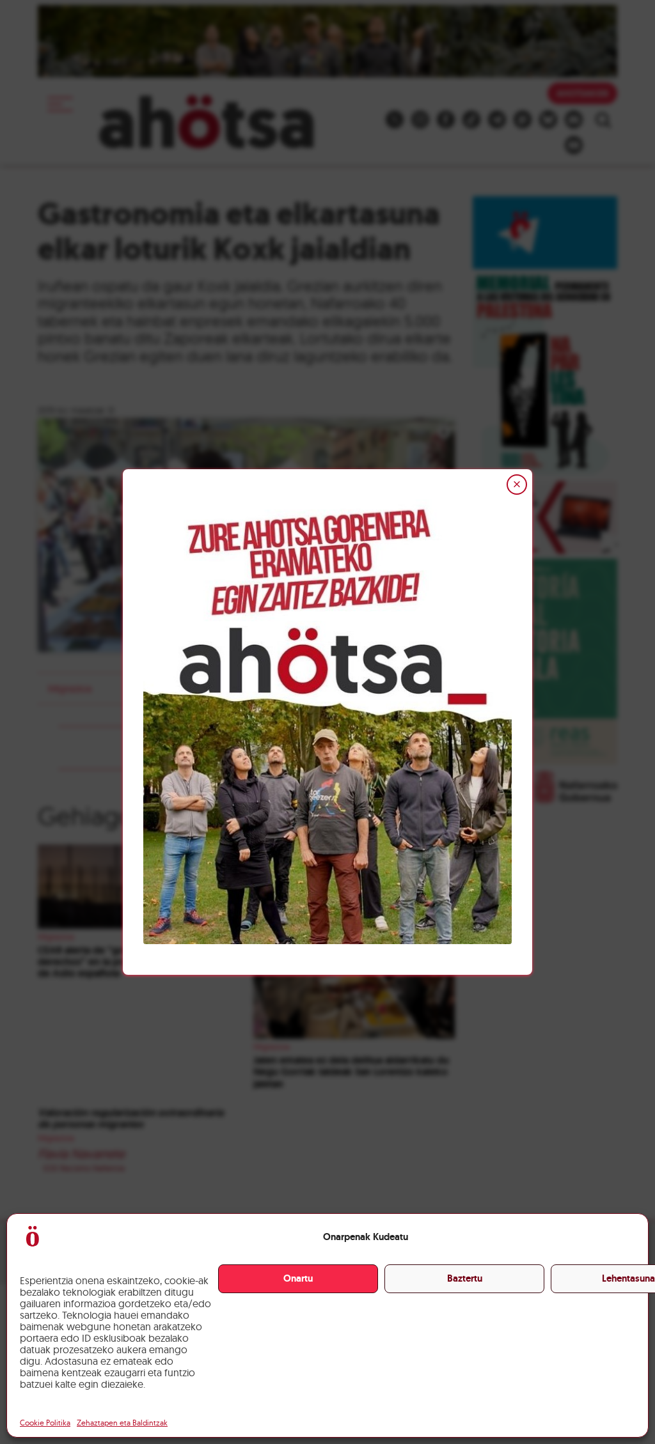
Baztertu (464, 1278)
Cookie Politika (45, 1422)
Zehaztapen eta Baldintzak (122, 1422)
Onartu (298, 1278)
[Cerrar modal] (517, 484)
